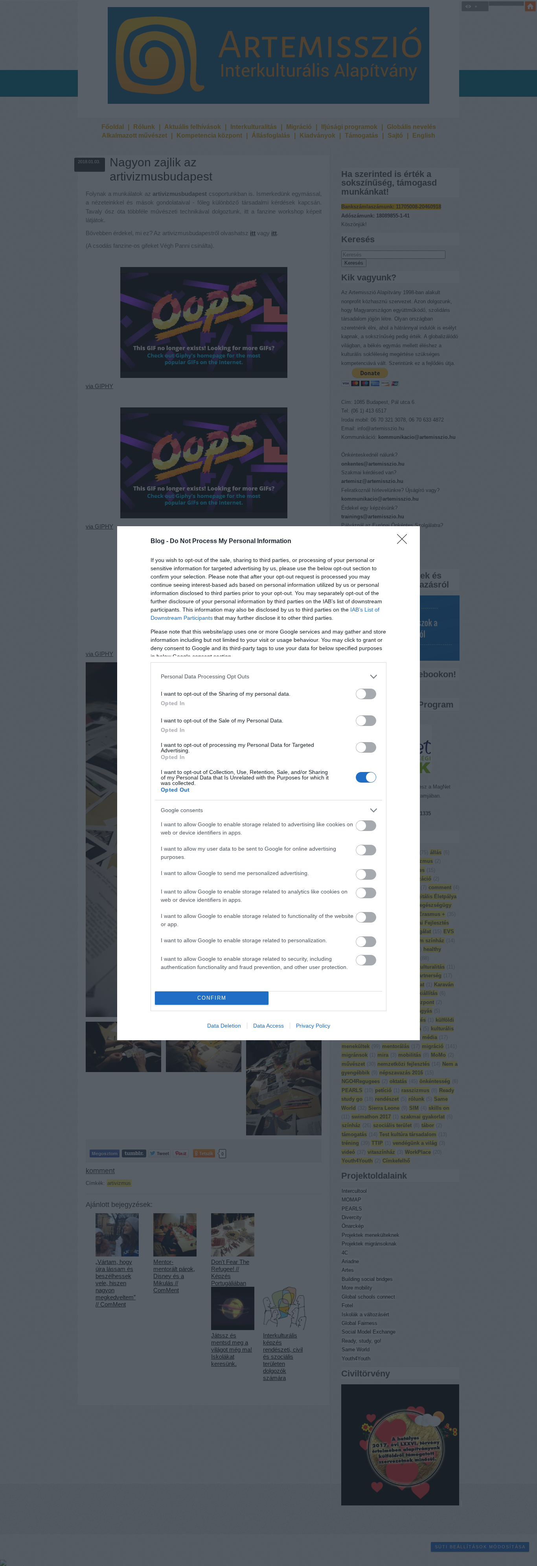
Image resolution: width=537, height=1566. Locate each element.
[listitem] (268, 676)
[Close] (404, 541)
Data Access (268, 1026)
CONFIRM (211, 998)
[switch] (366, 694)
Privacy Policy (313, 1026)
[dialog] (268, 783)
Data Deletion (224, 1026)
